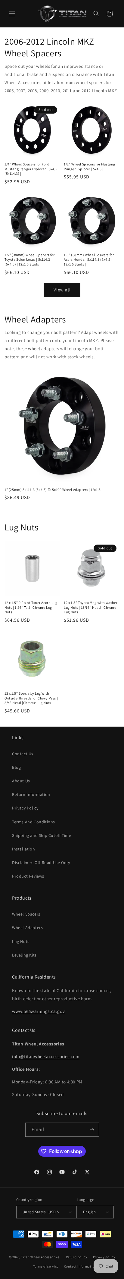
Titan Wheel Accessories (40, 1257)
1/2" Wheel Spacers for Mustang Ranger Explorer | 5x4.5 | (89, 166)
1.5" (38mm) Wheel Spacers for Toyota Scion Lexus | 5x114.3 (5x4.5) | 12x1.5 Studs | (29, 259)
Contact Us (22, 753)
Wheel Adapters (27, 927)
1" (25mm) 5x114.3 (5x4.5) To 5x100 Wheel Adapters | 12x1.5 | (54, 489)
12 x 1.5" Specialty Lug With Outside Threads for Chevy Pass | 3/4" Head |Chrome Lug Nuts (31, 698)
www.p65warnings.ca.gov (38, 1011)
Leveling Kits (24, 955)
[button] (12, 13)
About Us (21, 781)
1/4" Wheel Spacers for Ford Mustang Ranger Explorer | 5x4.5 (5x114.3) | (31, 169)
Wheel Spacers (26, 914)
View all (62, 290)
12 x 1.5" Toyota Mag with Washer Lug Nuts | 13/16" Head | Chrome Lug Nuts (90, 607)
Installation (23, 849)
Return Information (31, 794)
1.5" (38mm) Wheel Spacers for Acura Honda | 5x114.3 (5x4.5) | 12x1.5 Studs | (89, 259)
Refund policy (76, 1257)
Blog (16, 767)
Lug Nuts (20, 941)
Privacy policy (104, 1257)
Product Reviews (28, 876)
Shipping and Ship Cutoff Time (41, 835)
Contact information (80, 1266)
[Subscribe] (92, 1130)
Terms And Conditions (33, 822)
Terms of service (45, 1266)
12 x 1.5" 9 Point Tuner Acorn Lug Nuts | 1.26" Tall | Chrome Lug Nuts (31, 607)
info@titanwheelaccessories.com (45, 1056)
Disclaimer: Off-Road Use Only (41, 862)
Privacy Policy (25, 808)
